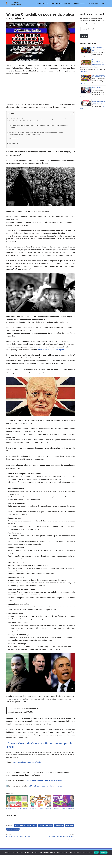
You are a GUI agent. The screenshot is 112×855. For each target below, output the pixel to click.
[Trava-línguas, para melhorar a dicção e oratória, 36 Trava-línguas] (63, 801)
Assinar (84, 36)
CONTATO (67, 3)
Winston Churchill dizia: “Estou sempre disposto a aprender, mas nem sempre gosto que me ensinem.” (37, 119)
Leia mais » (90, 56)
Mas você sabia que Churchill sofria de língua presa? (23, 121)
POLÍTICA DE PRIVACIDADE (52, 3)
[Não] (110, 852)
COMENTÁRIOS (13, 143)
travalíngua (69, 825)
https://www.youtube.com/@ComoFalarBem (44, 780)
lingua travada (20, 825)
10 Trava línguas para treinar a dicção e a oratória (45, 786)
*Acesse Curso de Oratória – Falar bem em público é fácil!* (25, 134)
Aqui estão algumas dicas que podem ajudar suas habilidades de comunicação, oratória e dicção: (36, 132)
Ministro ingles (31, 825)
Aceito (96, 852)
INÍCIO (38, 3)
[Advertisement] (40, 90)
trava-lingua (59, 825)
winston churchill (13, 829)
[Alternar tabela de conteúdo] (71, 113)
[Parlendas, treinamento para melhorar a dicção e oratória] (17, 801)
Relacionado (14, 138)
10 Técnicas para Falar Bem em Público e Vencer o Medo (99, 49)
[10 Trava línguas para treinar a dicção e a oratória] (40, 801)
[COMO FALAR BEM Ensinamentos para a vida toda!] (14, 3)
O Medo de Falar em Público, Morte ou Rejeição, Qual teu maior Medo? (99, 101)
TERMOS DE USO (79, 3)
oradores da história (45, 825)
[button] (97, 3)
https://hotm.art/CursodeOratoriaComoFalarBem (27, 762)
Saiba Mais (104, 852)
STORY (102, 3)
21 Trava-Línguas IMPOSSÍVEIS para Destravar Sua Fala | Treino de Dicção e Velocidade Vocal (98, 63)
